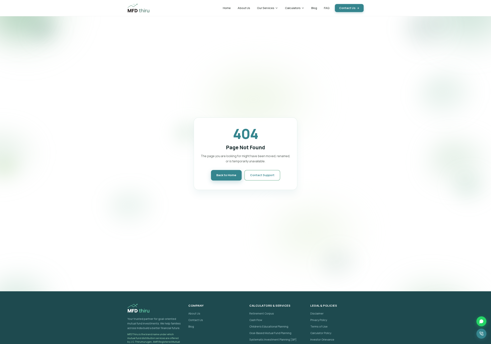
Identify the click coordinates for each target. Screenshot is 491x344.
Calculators (293, 8)
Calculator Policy (320, 333)
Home (227, 8)
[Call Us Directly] (481, 334)
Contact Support (262, 175)
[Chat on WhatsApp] (481, 321)
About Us (244, 8)
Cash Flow (255, 320)
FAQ (327, 8)
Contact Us (347, 8)
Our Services (265, 8)
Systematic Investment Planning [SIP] (273, 339)
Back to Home (226, 175)
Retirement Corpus (261, 313)
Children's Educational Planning (268, 326)
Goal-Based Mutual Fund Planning (270, 333)
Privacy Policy (318, 320)
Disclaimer (317, 313)
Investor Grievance (322, 339)
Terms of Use (319, 326)
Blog (314, 8)
